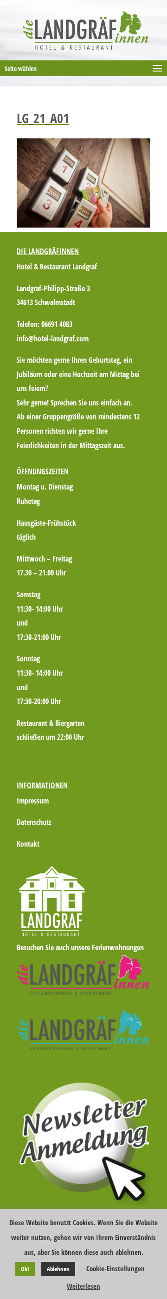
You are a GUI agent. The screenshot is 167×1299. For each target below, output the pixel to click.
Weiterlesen (83, 1286)
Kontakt (28, 844)
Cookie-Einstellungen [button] (115, 1268)
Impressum (33, 801)
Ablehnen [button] (58, 1269)
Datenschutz (34, 822)
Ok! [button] (25, 1269)
